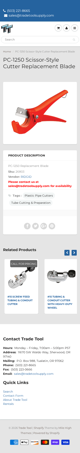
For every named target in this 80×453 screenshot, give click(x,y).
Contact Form (13, 396)
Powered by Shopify (46, 433)
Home (7, 51)
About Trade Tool (15, 400)
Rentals (8, 404)
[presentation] (67, 253)
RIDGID (26, 177)
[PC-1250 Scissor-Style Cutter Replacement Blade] (40, 112)
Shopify (39, 427)
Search (8, 391)
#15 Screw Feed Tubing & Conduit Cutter (18, 300)
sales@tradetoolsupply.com (31, 15)
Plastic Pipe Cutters (39, 195)
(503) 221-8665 (18, 11)
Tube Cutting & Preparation (30, 203)
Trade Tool (25, 427)
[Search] (74, 39)
